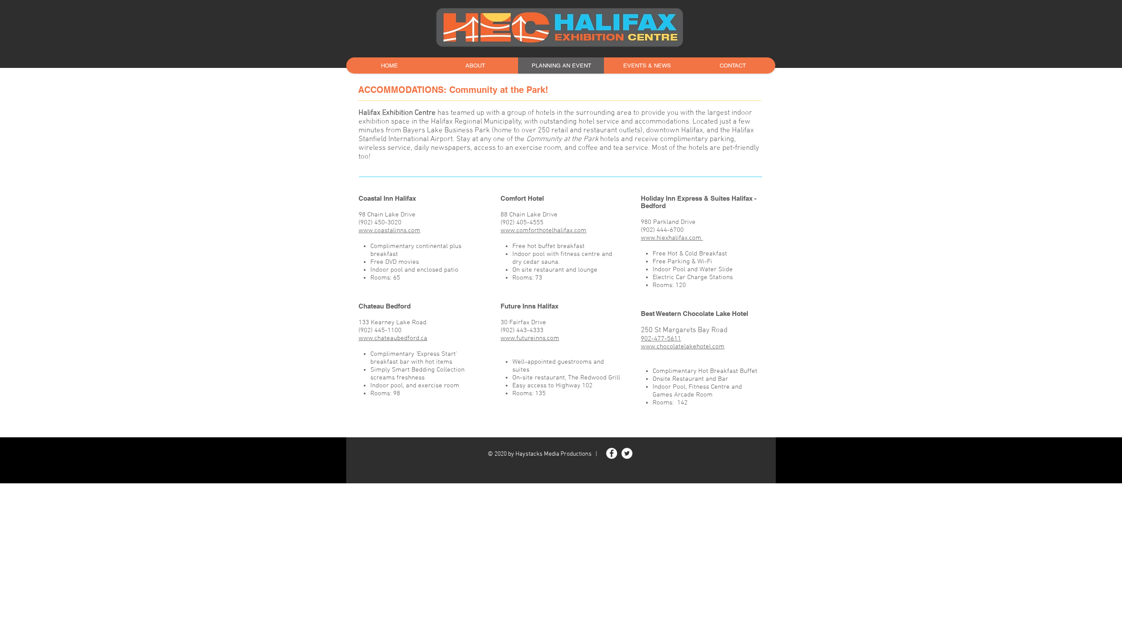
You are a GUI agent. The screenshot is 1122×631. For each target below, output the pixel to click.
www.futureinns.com (530, 338)
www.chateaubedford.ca (393, 338)
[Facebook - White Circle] (611, 453)
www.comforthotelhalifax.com (543, 230)
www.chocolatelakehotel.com (682, 347)
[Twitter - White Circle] (626, 453)
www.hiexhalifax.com (672, 238)
